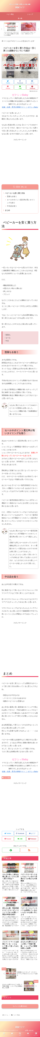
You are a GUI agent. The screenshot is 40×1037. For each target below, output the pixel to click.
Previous (2, 29)
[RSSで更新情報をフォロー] (29, 850)
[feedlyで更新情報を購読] (11, 850)
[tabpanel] (11, 29)
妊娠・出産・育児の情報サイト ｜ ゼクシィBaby (20, 107)
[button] (36, 512)
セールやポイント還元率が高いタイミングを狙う (21, 201)
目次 (18, 186)
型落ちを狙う (12, 196)
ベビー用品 (7, 777)
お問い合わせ (29, 1030)
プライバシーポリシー (11, 1030)
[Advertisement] (20, 161)
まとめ (7, 210)
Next (38, 29)
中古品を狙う (12, 206)
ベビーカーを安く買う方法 (15, 193)
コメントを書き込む (20, 1006)
